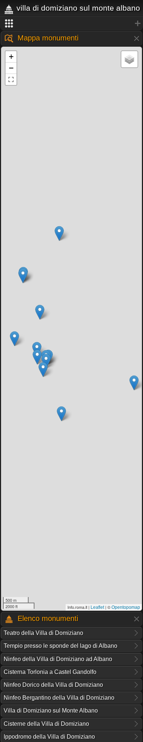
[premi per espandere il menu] (71, 24)
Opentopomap (125, 607)
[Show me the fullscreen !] (11, 79)
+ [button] (11, 56)
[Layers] (129, 59)
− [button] (11, 67)
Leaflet (97, 607)
